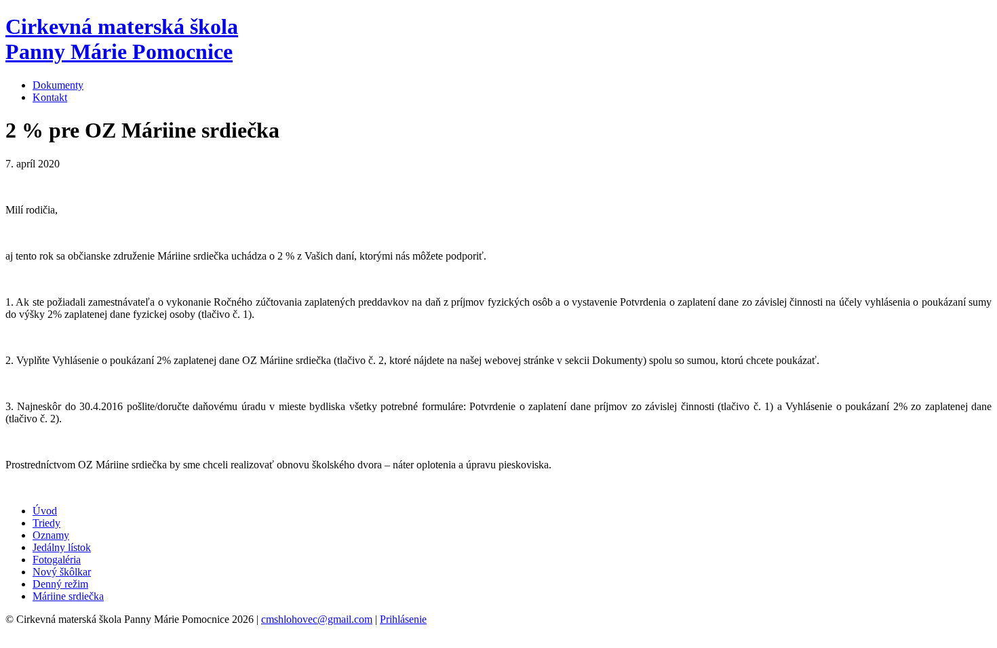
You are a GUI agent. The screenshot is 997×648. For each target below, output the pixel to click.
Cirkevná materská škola (121, 39)
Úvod (45, 511)
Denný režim (60, 584)
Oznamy (51, 535)
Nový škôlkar (62, 572)
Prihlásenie (403, 619)
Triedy (46, 523)
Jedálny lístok (62, 547)
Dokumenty (58, 85)
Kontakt (50, 97)
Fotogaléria (57, 559)
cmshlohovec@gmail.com (316, 619)
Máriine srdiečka (68, 596)
